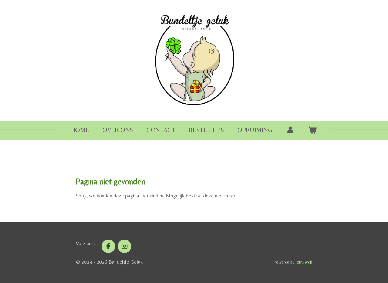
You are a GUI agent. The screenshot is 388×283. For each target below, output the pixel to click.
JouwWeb (304, 262)
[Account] (290, 130)
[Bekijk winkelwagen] (312, 130)
